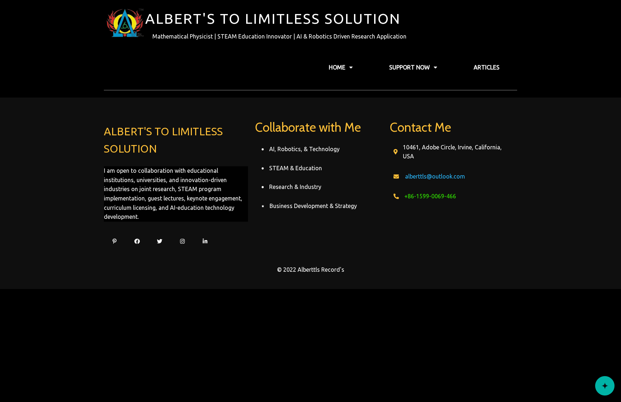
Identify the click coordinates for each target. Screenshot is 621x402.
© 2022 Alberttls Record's (310, 269)
